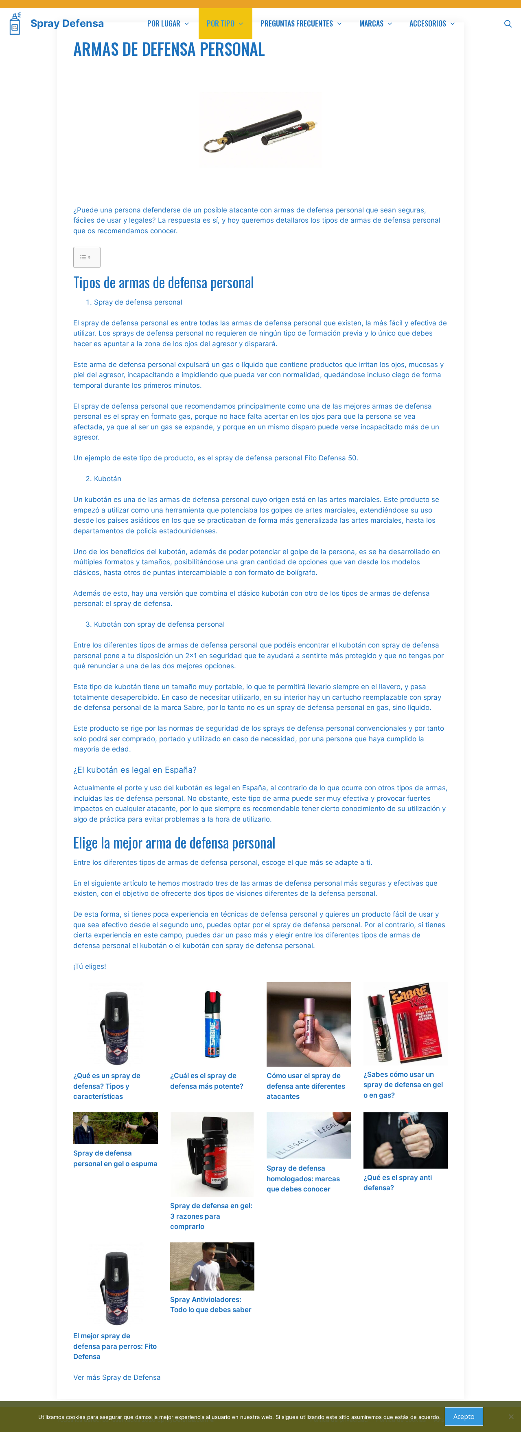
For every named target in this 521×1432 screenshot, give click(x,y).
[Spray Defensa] (17, 23)
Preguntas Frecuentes (296, 23)
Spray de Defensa (131, 1377)
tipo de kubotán (115, 687)
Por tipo (220, 23)
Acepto (464, 1416)
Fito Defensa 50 (330, 458)
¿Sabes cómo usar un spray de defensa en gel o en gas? (403, 1084)
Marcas (371, 23)
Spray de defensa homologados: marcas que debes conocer (303, 1178)
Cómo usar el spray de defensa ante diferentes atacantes (306, 1086)
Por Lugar (163, 23)
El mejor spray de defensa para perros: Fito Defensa (115, 1346)
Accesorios (427, 23)
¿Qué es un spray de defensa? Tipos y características (106, 1086)
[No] (511, 1416)
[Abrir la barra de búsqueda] (508, 23)
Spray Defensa (67, 23)
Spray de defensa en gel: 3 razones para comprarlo (211, 1216)
